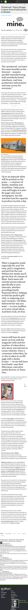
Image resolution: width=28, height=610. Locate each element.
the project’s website (12, 256)
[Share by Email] (24, 4)
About (12, 591)
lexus (14, 533)
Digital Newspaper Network (19, 130)
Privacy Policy (13, 606)
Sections (2, 2)
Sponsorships (13, 594)
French (13, 469)
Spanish (3, 471)
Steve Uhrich (5, 543)
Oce (10, 126)
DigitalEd (12, 597)
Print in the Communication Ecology (13, 520)
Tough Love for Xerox (15, 523)
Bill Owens (4, 571)
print (19, 533)
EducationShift (3, 592)
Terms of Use (13, 607)
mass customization (6, 113)
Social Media (3, 594)
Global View (3, 597)
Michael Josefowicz (6, 15)
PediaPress (18, 467)
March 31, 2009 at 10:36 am (6, 573)
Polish (17, 469)
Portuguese (22, 469)
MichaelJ (4, 557)
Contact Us (13, 592)
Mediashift (5, 1)
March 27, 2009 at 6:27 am (6, 559)
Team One (14, 318)
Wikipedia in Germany (6, 462)
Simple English (11, 471)
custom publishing (8, 533)
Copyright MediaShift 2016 (13, 609)
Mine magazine (19, 240)
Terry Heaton (19, 409)
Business (2, 595)
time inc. (2, 535)
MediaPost (15, 332)
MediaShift (6, 589)
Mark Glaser (23, 602)
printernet (23, 533)
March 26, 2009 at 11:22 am (6, 545)
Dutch (10, 469)
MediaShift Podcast (14, 599)
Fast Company (10, 418)
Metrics (2, 591)
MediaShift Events (14, 595)
